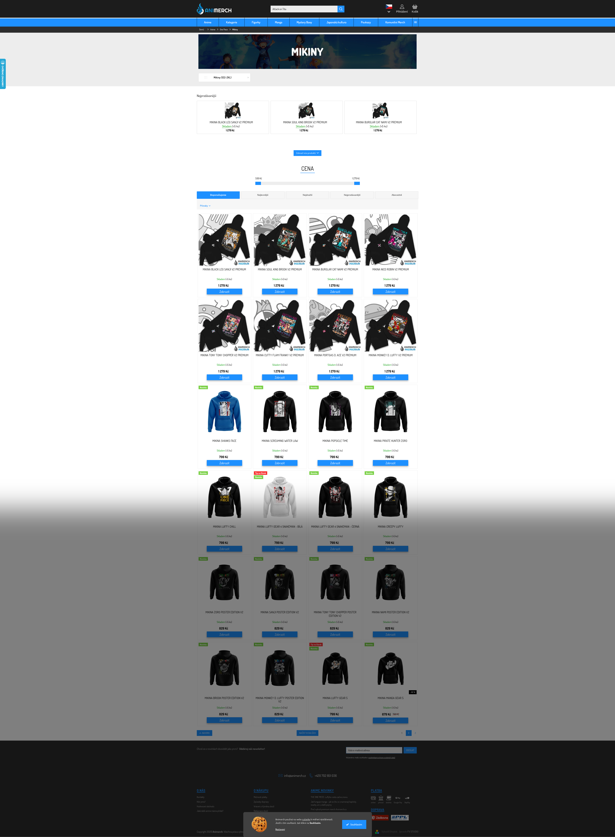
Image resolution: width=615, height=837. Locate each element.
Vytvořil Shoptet (389, 831)
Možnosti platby (260, 797)
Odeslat (410, 750)
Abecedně (397, 195)
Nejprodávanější (352, 195)
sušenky (306, 819)
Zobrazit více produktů (306, 153)
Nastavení (280, 829)
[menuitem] (208, 22)
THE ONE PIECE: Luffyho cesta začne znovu (329, 797)
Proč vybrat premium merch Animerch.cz (329, 809)
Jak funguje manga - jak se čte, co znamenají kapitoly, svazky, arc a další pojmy (333, 803)
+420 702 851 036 (326, 775)
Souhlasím (356, 824)
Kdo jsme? (201, 801)
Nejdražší (307, 195)
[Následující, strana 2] (409, 733)
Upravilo (408, 831)
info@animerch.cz (295, 775)
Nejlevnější (262, 195)
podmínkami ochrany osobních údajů (382, 757)
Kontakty (200, 797)
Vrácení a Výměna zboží (264, 806)
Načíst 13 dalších (307, 733)
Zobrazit (224, 291)
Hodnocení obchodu (205, 806)
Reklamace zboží (261, 810)
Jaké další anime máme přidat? (210, 810)
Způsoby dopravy (261, 801)
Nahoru (206, 733)
